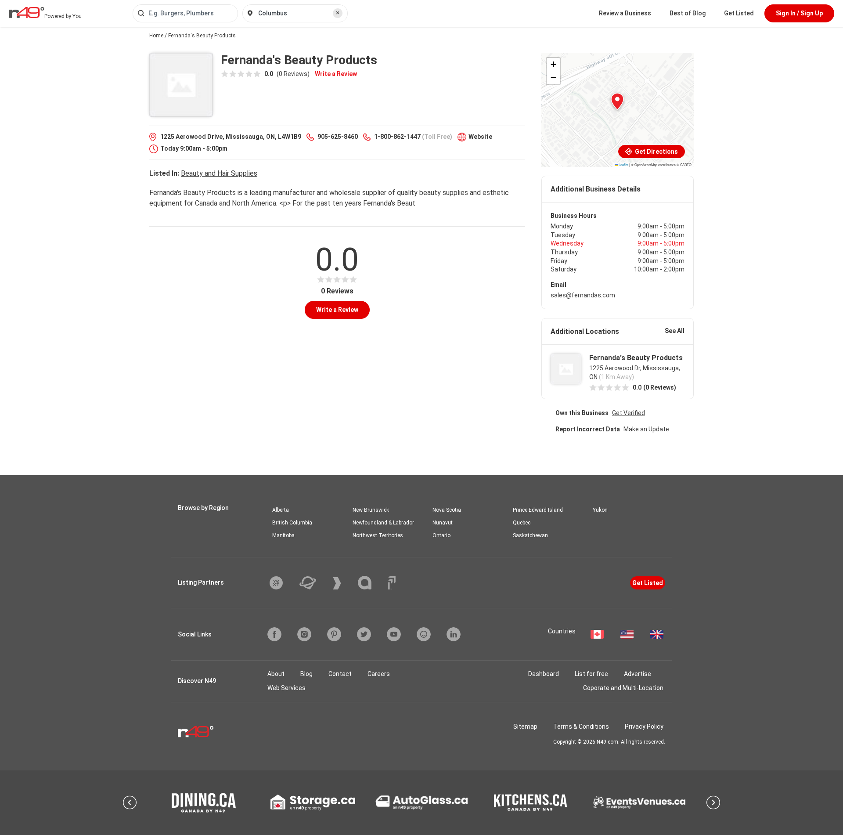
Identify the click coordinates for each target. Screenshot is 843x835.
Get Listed (739, 13)
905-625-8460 (337, 136)
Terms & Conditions (581, 726)
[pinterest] (334, 634)
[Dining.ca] (204, 802)
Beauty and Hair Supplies (219, 173)
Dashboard (543, 673)
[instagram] (304, 634)
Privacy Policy (644, 726)
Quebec (521, 523)
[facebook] (274, 634)
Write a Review (336, 73)
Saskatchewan (530, 535)
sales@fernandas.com (583, 295)
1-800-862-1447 (397, 136)
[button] (617, 101)
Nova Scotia (446, 510)
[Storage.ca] (313, 802)
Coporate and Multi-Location (623, 687)
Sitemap (525, 726)
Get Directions (656, 151)
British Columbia (292, 523)
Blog (306, 673)
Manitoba (283, 535)
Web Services (286, 687)
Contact (340, 673)
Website (480, 136)
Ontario (441, 535)
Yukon (600, 510)
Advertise (637, 673)
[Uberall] (314, 583)
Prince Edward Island (538, 510)
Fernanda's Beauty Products (636, 358)
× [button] (337, 13)
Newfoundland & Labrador (383, 523)
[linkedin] (453, 634)
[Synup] (343, 583)
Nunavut (442, 523)
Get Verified (628, 412)
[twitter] (364, 634)
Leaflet (623, 164)
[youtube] (394, 634)
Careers (378, 673)
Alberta (280, 510)
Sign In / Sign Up (799, 13)
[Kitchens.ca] (530, 802)
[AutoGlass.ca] (421, 802)
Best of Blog (688, 13)
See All (674, 330)
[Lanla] (371, 582)
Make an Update (646, 429)
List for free (591, 673)
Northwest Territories (378, 535)
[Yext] (283, 583)
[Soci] (391, 583)
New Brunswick (371, 510)
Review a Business (625, 13)
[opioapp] (423, 634)
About (276, 673)
